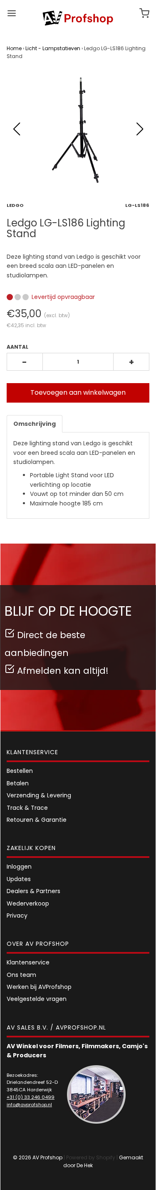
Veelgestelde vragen (37, 999)
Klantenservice (28, 962)
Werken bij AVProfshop (39, 987)
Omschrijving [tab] (34, 424)
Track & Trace (27, 808)
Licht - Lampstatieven (52, 48)
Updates (19, 879)
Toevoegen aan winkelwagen (78, 392)
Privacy (17, 915)
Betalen (18, 783)
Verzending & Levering (39, 795)
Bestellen (20, 771)
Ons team (21, 975)
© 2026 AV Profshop (37, 1157)
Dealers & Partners (33, 891)
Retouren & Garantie (37, 820)
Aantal (17, 346)
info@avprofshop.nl (29, 1104)
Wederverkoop (28, 903)
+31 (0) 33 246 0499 (30, 1097)
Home (14, 48)
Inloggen (19, 866)
